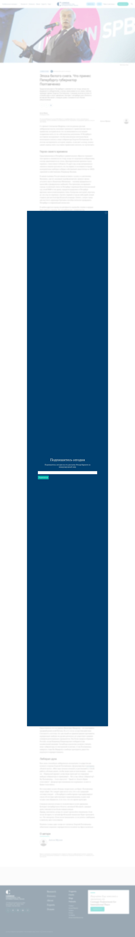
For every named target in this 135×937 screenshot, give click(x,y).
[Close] (106, 213)
